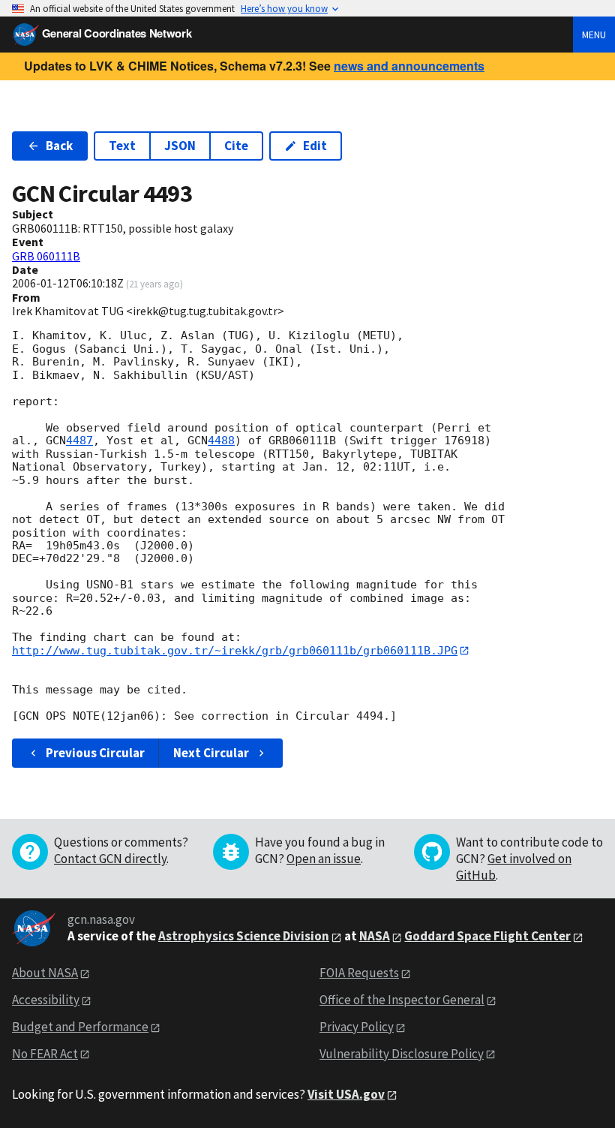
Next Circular (211, 752)
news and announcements (409, 65)
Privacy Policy (357, 1026)
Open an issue (323, 858)
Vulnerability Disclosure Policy (402, 1053)
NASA (374, 936)
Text (122, 145)
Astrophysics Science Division (243, 936)
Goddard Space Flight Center (487, 936)
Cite (236, 145)
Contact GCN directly (110, 858)
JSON (180, 145)
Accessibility (46, 999)
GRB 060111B (46, 255)
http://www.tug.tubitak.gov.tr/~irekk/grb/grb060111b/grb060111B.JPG (235, 650)
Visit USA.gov (346, 1094)
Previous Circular (95, 752)
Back (59, 145)
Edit (315, 145)
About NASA (45, 972)
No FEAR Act (45, 1053)
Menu (594, 34)
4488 (221, 440)
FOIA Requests (359, 972)
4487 (79, 440)
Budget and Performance (80, 1026)
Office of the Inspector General (402, 999)
